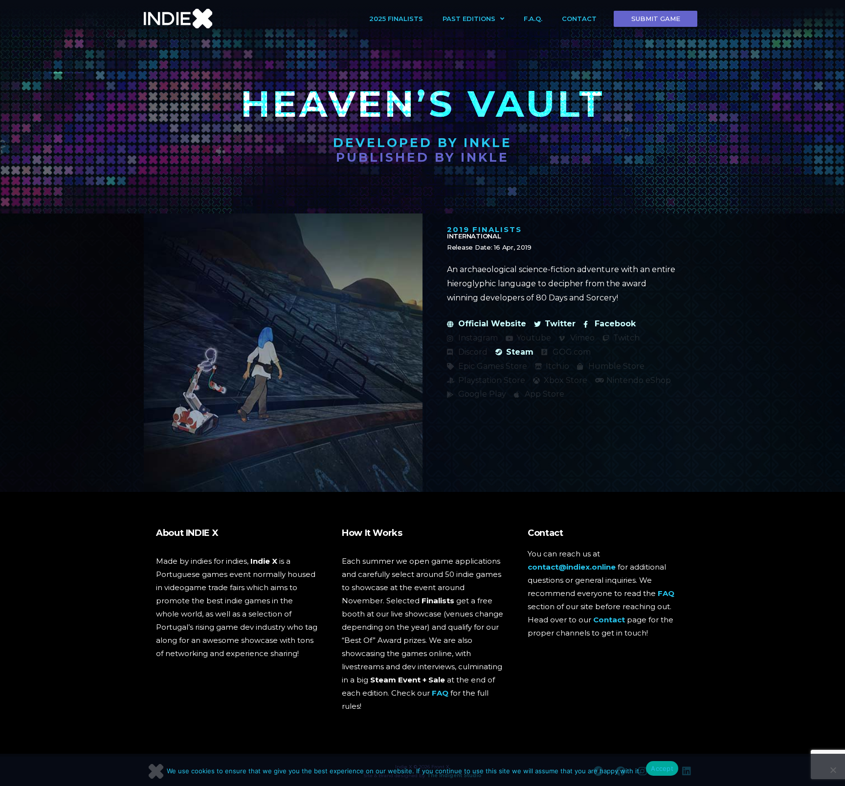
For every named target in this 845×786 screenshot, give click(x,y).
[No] (833, 770)
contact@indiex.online (572, 567)
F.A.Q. (533, 18)
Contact (579, 18)
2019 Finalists (484, 229)
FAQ (440, 693)
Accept (662, 768)
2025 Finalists (396, 18)
